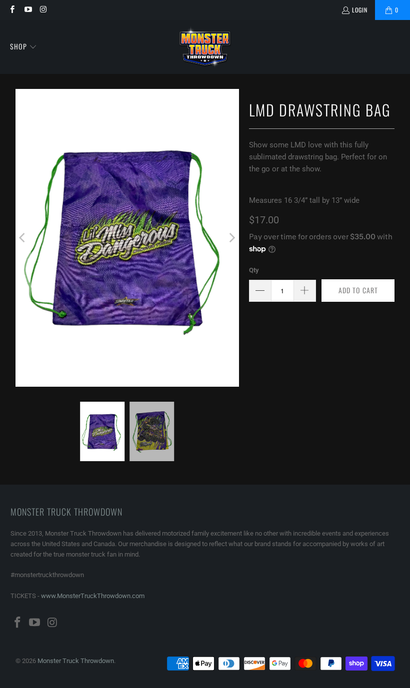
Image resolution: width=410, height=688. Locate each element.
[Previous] (23, 238)
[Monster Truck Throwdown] (205, 47)
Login (360, 9)
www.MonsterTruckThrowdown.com (92, 596)
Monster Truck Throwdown (76, 661)
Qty (254, 270)
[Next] (232, 238)
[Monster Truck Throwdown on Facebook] (12, 9)
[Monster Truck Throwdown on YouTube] (27, 9)
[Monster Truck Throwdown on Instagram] (43, 9)
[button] (23, 46)
